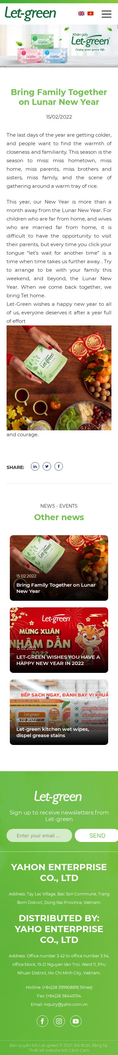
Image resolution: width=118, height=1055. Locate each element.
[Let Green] (31, 13)
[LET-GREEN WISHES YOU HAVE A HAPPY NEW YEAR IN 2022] (59, 640)
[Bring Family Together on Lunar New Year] (59, 568)
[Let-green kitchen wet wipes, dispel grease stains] (59, 712)
